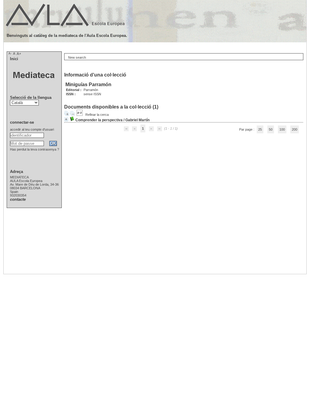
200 (294, 129)
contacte (18, 199)
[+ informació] (66, 119)
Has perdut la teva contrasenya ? (34, 149)
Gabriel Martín (137, 120)
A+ (19, 54)
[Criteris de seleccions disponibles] (80, 114)
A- (10, 53)
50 (270, 129)
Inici (14, 59)
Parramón (91, 90)
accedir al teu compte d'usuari (32, 129)
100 (282, 129)
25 (260, 129)
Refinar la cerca (97, 114)
